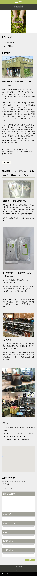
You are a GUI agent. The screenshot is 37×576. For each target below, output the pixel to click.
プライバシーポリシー (18, 570)
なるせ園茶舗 (18, 6)
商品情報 (6, 162)
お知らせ (7, 37)
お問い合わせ (18, 566)
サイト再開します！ (10, 46)
